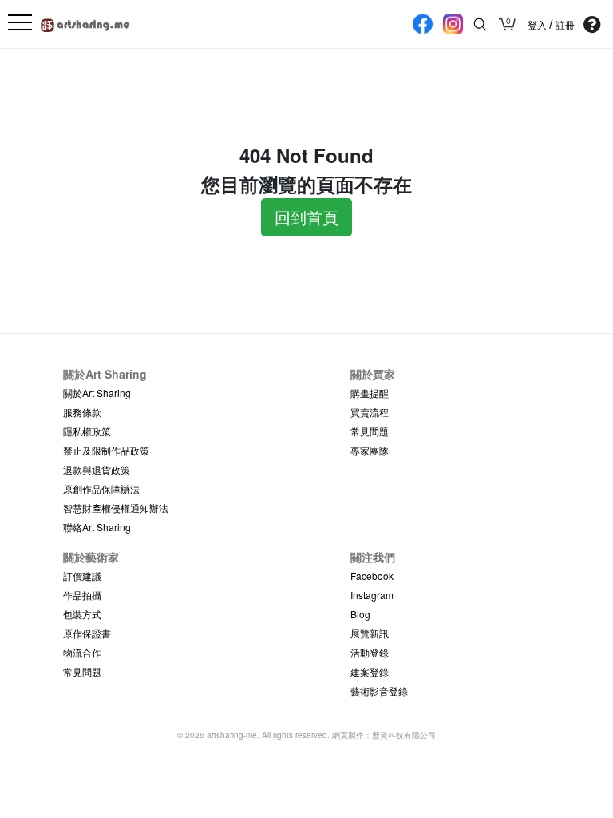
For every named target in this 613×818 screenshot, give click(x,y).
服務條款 (82, 412)
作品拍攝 (82, 595)
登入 (538, 24)
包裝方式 (82, 614)
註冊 (565, 24)
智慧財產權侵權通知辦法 (115, 507)
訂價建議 (82, 575)
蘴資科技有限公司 (404, 735)
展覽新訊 (369, 633)
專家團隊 (369, 450)
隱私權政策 (87, 431)
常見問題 (369, 431)
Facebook (372, 575)
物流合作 (82, 652)
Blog (360, 614)
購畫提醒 (369, 392)
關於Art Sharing (97, 392)
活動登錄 (369, 652)
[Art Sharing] (86, 23)
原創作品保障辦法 (101, 488)
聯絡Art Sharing (97, 527)
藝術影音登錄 (379, 690)
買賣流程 (369, 412)
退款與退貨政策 (96, 469)
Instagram (372, 595)
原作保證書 (87, 633)
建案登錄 (369, 671)
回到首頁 (306, 216)
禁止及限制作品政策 (106, 450)
